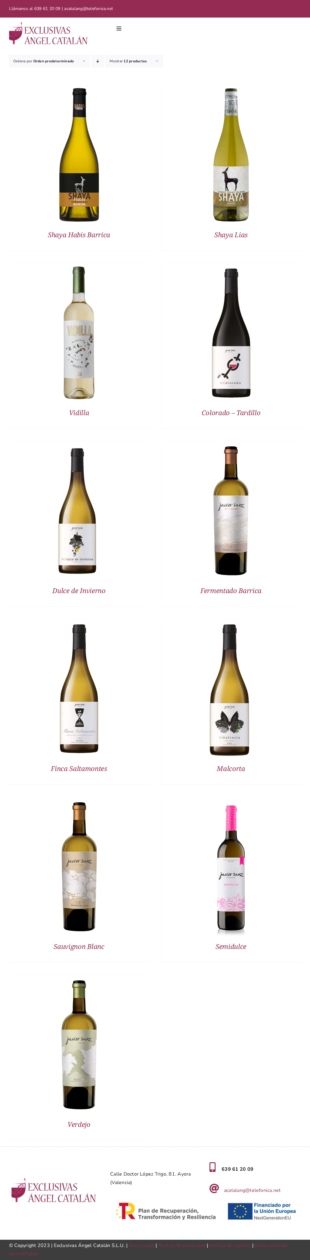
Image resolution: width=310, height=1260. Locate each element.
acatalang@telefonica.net (252, 1190)
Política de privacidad (181, 1245)
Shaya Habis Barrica (79, 234)
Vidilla (79, 412)
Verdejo (79, 1124)
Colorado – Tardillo (231, 412)
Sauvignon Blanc (79, 946)
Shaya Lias (231, 234)
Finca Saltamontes (79, 768)
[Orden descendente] (98, 61)
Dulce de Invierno (78, 590)
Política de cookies (230, 1245)
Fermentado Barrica (231, 590)
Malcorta (231, 768)
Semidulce (231, 946)
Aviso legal (141, 1245)
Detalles (79, 156)
